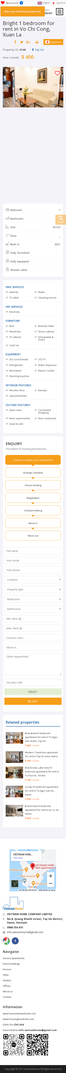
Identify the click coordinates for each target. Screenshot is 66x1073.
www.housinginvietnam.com (18, 1019)
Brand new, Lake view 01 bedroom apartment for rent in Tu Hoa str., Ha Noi (42, 771)
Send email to (30, 1030)
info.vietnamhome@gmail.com (25, 932)
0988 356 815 (45, 13)
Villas (6, 974)
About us (8, 991)
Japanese (56, 42)
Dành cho (13, 1024)
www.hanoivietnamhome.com (19, 1013)
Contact (7, 997)
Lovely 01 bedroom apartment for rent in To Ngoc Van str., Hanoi (41, 790)
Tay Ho (39, 49)
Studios (7, 980)
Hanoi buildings (11, 963)
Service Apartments (14, 958)
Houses (7, 969)
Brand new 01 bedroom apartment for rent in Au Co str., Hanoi (42, 809)
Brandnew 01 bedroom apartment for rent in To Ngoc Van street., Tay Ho (41, 737)
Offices (7, 985)
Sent (34, 701)
